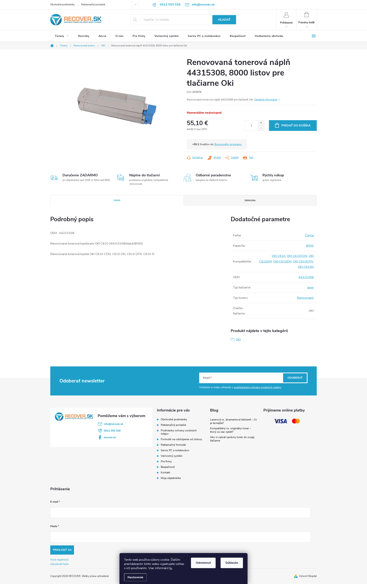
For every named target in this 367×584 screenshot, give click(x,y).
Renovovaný (305, 298)
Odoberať (295, 378)
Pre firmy (166, 461)
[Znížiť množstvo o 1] (261, 128)
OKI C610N (306, 267)
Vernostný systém (171, 456)
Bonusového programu (228, 144)
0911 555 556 (112, 431)
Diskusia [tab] (250, 200)
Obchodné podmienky (62, 4)
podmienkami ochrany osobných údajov (257, 387)
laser (310, 287)
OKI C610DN (282, 261)
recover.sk (110, 437)
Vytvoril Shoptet (308, 576)
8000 (310, 246)
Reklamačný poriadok (93, 4)
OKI (238, 339)
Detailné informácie (265, 99)
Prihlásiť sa (62, 550)
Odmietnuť (203, 563)
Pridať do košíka (296, 125)
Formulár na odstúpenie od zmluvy (181, 439)
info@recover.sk (113, 424)
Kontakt (165, 472)
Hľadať (224, 20)
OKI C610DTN (303, 261)
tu (170, 568)
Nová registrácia (59, 559)
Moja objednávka (171, 478)
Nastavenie (135, 577)
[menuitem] (62, 36)
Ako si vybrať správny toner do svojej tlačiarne (232, 438)
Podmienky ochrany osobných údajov (179, 432)
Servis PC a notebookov (175, 450)
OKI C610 (278, 256)
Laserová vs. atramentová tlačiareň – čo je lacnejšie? (233, 421)
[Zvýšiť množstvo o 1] (261, 123)
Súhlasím (231, 563)
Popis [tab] (117, 200)
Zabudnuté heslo (59, 564)
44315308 (306, 277)
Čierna (309, 235)
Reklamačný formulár (173, 445)
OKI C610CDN (297, 256)
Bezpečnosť (168, 467)
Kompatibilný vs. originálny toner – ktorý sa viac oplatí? (230, 430)
